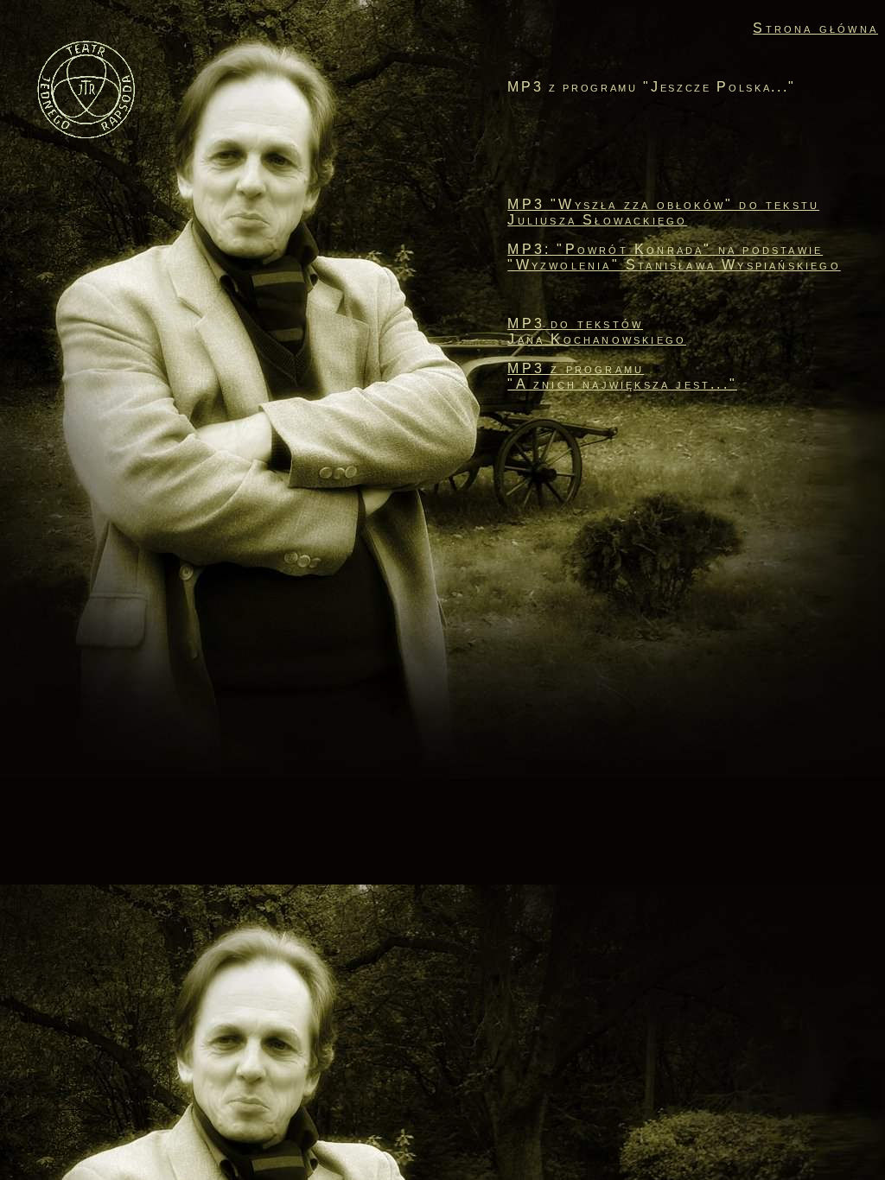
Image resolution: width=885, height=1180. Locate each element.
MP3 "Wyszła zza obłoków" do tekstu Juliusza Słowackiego (663, 212)
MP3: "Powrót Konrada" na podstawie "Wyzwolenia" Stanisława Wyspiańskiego (673, 257)
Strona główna (815, 28)
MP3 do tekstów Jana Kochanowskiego (596, 331)
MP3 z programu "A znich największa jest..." (622, 376)
